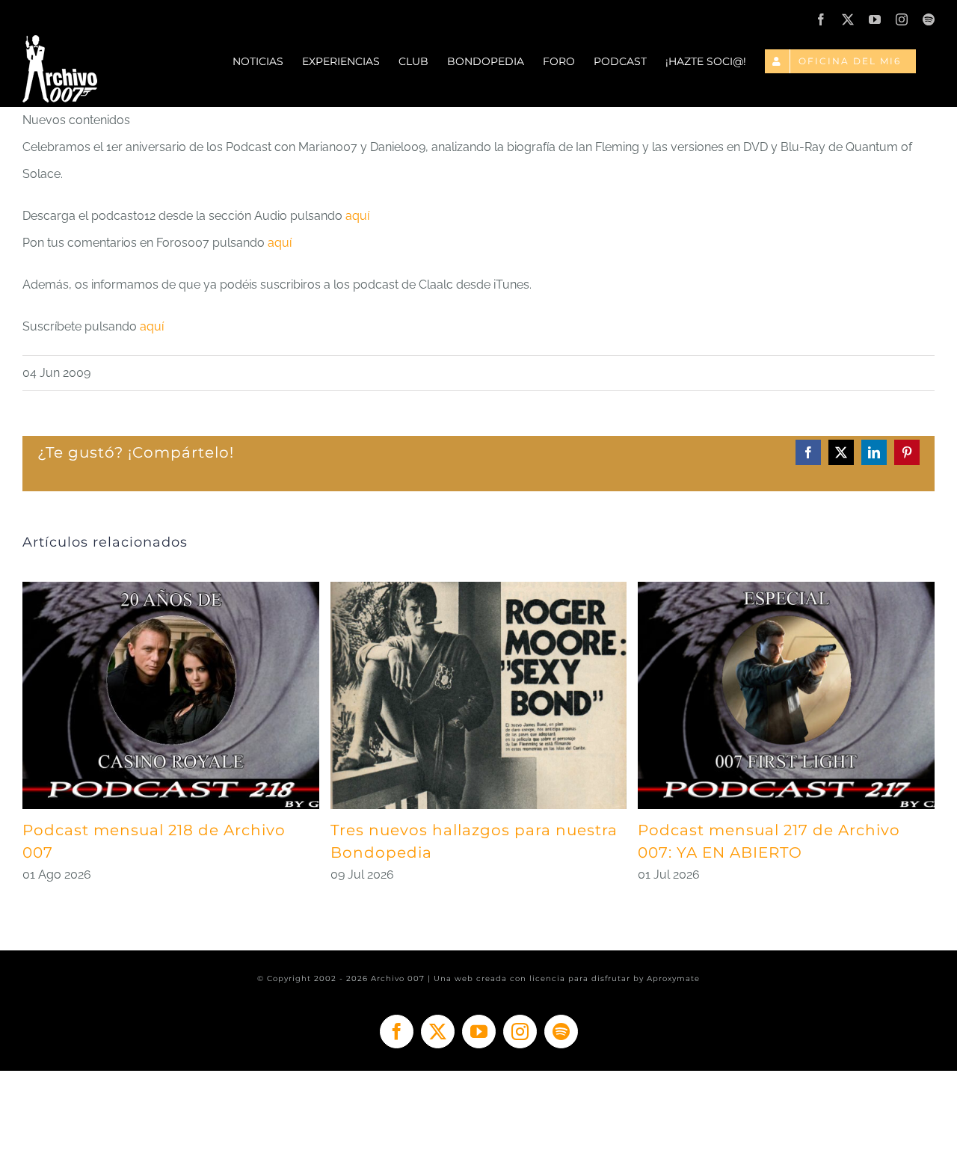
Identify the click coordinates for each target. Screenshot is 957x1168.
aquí (357, 216)
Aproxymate (673, 978)
